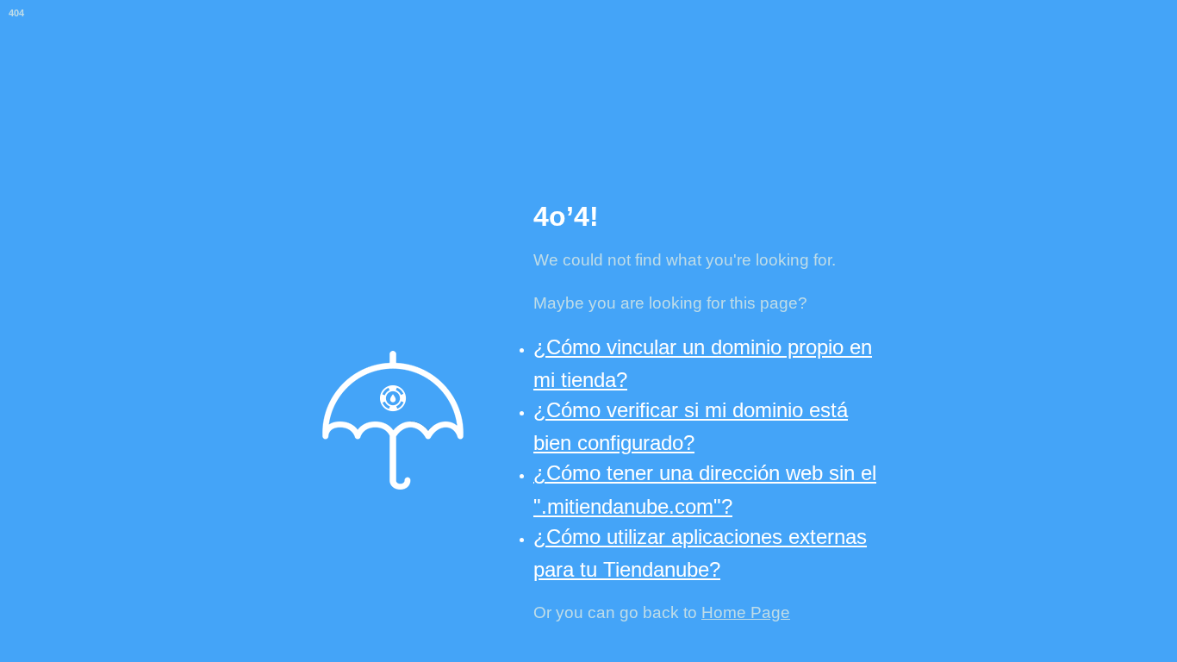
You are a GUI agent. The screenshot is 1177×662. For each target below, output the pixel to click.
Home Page (745, 612)
